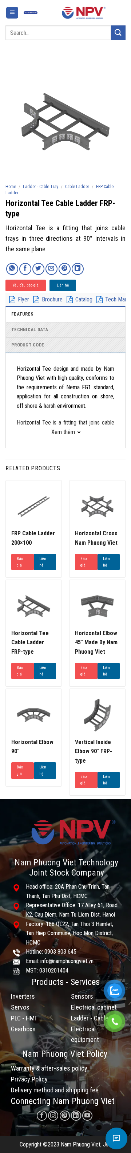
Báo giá (20, 562)
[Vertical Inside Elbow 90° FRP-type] (97, 715)
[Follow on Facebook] (42, 1116)
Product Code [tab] (27, 345)
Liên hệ (63, 285)
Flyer (23, 299)
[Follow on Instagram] (53, 1116)
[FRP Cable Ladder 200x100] (33, 506)
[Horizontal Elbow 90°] (33, 715)
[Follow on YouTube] (87, 1116)
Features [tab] (22, 314)
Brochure (52, 299)
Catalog (83, 299)
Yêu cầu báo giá (26, 285)
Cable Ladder (77, 186)
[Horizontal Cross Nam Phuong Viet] (97, 506)
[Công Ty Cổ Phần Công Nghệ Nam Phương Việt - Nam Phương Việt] (84, 12)
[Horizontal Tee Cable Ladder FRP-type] (33, 606)
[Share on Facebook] (25, 269)
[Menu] (12, 13)
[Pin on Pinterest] (65, 269)
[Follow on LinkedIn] (76, 1116)
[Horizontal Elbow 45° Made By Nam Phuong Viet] (97, 606)
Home (10, 186)
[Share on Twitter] (38, 269)
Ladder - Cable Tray (40, 186)
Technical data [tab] (29, 329)
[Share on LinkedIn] (78, 269)
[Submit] (118, 32)
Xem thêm (63, 432)
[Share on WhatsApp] (12, 269)
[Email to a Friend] (51, 269)
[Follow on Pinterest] (65, 1116)
